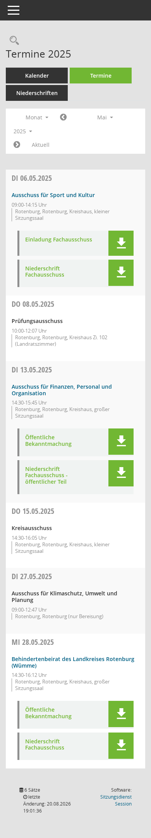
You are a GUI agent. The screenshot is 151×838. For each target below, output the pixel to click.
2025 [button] (20, 131)
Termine (101, 75)
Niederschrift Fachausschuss (44, 272)
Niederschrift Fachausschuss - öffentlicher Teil (46, 475)
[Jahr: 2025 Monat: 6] (17, 145)
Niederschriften (37, 93)
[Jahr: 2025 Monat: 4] (63, 117)
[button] (121, 243)
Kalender (37, 75)
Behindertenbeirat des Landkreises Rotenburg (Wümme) (73, 662)
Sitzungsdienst (116, 800)
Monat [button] (35, 117)
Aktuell (41, 144)
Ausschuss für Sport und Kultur (53, 195)
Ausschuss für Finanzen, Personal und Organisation (62, 390)
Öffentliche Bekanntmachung (48, 440)
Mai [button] (102, 117)
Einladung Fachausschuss (58, 239)
